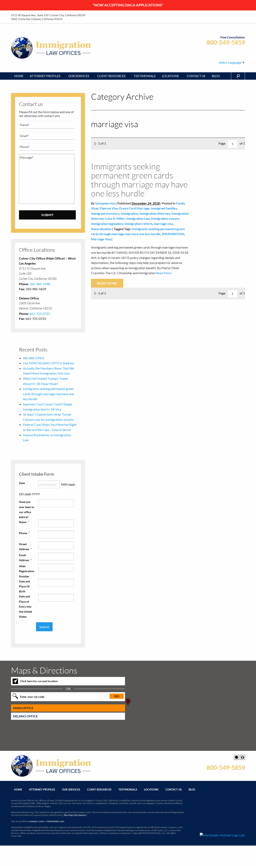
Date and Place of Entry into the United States (25, 606)
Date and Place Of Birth (24, 586)
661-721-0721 (40, 313)
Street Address (25, 546)
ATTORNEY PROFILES (45, 76)
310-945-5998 (40, 284)
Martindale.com (55, 821)
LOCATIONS (170, 76)
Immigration (129, 213)
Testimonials (127, 789)
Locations (151, 789)
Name (24, 522)
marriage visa (163, 224)
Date (22, 483)
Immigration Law (138, 218)
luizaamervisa (105, 203)
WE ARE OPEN (33, 358)
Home (18, 789)
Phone (24, 533)
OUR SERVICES (78, 76)
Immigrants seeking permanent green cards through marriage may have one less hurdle (139, 179)
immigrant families (164, 208)
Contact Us (173, 789)
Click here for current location (39, 681)
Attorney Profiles (42, 789)
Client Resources (99, 789)
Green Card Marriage (134, 208)
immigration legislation (107, 224)
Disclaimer (80, 815)
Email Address (25, 557)
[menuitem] (19, 76)
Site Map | (75, 815)
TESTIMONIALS (145, 76)
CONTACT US (196, 76)
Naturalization (101, 229)
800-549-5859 (226, 42)
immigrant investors (105, 213)
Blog (192, 789)
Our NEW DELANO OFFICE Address (48, 363)
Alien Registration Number (26, 571)
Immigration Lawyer (165, 218)
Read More (163, 273)
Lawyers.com (36, 821)
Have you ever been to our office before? (26, 509)
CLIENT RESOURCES (111, 76)
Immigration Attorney (154, 213)
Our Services (71, 789)
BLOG (216, 76)
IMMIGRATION (173, 234)
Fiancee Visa (109, 208)
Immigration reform (138, 224)
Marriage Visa (101, 239)
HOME (18, 76)
